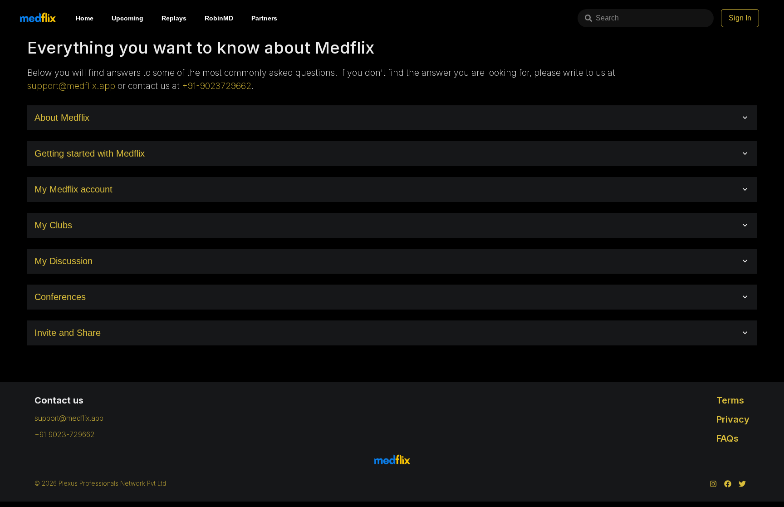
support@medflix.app (71, 85)
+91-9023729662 (216, 85)
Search (607, 18)
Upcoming (127, 18)
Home (84, 18)
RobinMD (219, 18)
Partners (264, 18)
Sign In (740, 18)
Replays (174, 18)
